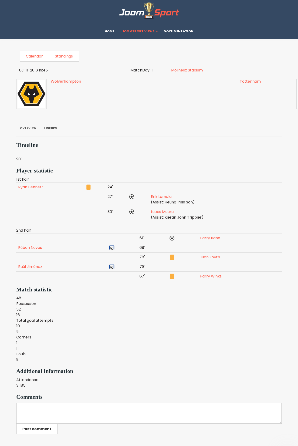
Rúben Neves (30, 247)
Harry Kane (210, 238)
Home (109, 31)
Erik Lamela (161, 196)
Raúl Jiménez (30, 266)
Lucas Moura (162, 211)
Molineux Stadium (187, 70)
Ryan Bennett (30, 187)
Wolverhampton (66, 81)
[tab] (28, 128)
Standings (64, 56)
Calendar (34, 56)
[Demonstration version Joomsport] (149, 10)
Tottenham (250, 81)
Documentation (178, 31)
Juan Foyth (210, 257)
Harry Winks (211, 276)
